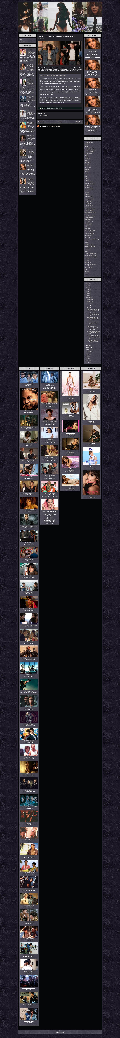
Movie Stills (87, 226)
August (89, 301)
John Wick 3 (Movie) (89, 198)
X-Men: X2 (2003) (29, 724)
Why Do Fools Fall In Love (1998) (29, 806)
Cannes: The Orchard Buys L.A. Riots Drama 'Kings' (53, 75)
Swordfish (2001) (29, 773)
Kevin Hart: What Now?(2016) (29, 493)
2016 (87, 354)
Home (21, 39)
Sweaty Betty (88, 262)
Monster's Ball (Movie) (90, 216)
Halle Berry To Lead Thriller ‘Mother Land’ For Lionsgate (31, 166)
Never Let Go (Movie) (90, 233)
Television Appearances (90, 264)
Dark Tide (87, 169)
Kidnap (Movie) (88, 201)
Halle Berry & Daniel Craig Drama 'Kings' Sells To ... (93, 310)
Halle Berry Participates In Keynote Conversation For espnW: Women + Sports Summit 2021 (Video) (27, 83)
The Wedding (49, 439)
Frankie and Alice (89, 182)
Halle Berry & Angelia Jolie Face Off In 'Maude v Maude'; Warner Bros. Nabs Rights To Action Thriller (27, 182)
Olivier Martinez (88, 235)
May (88, 307)
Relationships (88, 248)
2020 (87, 289)
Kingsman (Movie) (89, 205)
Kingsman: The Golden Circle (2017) (28, 460)
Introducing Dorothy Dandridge (49, 421)
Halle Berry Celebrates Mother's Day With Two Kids (93, 314)
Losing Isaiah (88, 207)
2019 (87, 291)
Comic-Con (87, 164)
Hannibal (87, 191)
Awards (86, 146)
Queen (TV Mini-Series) (49, 475)
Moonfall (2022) (29, 384)
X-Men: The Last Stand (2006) (29, 658)
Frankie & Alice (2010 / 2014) (29, 509)
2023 (87, 283)
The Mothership (88, 267)
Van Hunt (87, 273)
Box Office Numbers (89, 151)
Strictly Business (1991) (28, 1004)
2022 (87, 285)
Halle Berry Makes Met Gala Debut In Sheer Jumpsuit (92, 341)
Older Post (79, 122)
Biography (22, 41)
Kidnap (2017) (28, 477)
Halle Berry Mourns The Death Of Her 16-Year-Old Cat (93, 319)
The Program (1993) (29, 938)
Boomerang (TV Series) (90, 149)
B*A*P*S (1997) (29, 839)
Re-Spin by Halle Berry (90, 246)
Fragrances (87, 180)
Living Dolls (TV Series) (49, 493)
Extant (86, 173)
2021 (87, 287)
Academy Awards (89, 142)
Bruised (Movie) (88, 153)
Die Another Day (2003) (28, 740)
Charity (86, 160)
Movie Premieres (89, 221)
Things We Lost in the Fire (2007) (29, 625)
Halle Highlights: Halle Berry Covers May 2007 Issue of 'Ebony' (31, 51)
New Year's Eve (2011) (28, 608)
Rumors (86, 251)
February (89, 349)
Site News (87, 260)
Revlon (86, 249)
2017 (87, 295)
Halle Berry (53, 108)
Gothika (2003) (28, 707)
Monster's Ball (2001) (29, 757)
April (88, 345)
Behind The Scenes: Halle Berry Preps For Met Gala (93, 332)
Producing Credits (89, 244)
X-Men (86, 274)
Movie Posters (88, 219)
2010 (87, 362)
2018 (87, 293)
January (89, 351)
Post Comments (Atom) (54, 126)
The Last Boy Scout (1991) (28, 988)
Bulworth (87, 155)
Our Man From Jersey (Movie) (92, 239)
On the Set (87, 237)
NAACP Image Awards (90, 230)
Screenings (87, 258)
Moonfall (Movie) (89, 217)
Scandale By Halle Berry (90, 253)
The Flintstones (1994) (28, 922)
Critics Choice (88, 167)
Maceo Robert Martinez (90, 208)
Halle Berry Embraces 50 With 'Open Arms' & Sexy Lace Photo (31, 113)
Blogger (62, 1031)
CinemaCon (87, 162)
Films (86, 176)
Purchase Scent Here (70, 400)
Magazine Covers (89, 210)
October (89, 297)
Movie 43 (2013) (29, 559)
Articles (86, 144)
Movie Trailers (88, 228)
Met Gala (87, 214)
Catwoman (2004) (28, 691)
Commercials (88, 165)
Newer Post (41, 122)
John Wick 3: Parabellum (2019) (28, 427)
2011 (87, 360)
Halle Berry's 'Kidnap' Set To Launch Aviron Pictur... (93, 323)
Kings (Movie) (59, 108)
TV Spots (87, 271)
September (90, 299)
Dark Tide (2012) (29, 592)
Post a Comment (43, 115)
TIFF (86, 269)
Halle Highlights (88, 187)
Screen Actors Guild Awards (91, 257)
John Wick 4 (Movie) (89, 199)
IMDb (92, 57)
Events (86, 171)
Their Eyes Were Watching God (49, 403)
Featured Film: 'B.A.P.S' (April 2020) (30, 124)
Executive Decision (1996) (28, 889)
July (88, 303)
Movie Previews (88, 223)
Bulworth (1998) (29, 823)
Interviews (87, 194)
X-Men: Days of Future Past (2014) (28, 526)
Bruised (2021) (28, 411)
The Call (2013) (28, 542)
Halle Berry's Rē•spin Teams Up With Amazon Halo (31, 151)
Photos (86, 241)
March (89, 347)
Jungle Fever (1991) (29, 1021)
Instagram (87, 192)
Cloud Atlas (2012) (28, 575)
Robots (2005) (28, 674)
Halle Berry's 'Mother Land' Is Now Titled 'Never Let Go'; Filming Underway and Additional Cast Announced (27, 68)
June (88, 305)
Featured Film (88, 174)
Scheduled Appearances (90, 255)
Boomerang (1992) (28, 971)
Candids (87, 157)
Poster (86, 242)
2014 (87, 356)
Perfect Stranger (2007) (28, 641)
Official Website (91, 391)
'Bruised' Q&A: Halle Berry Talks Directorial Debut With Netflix (31, 137)
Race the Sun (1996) (29, 872)
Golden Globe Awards (90, 183)
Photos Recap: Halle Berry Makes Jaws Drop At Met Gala (93, 337)
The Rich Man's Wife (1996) (28, 856)
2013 (87, 358)
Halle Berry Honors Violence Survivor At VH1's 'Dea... (92, 328)
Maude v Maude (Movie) (90, 212)
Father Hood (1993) (28, 955)
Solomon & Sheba (49, 457)
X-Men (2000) (28, 790)
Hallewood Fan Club (89, 189)
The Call (87, 266)
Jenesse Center (88, 196)
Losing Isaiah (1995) (29, 905)
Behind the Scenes (89, 148)
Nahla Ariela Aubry (89, 232)
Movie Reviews (88, 224)
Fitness (86, 178)
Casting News (88, 158)
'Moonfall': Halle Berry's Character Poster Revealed (31, 98)
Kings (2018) (29, 444)
